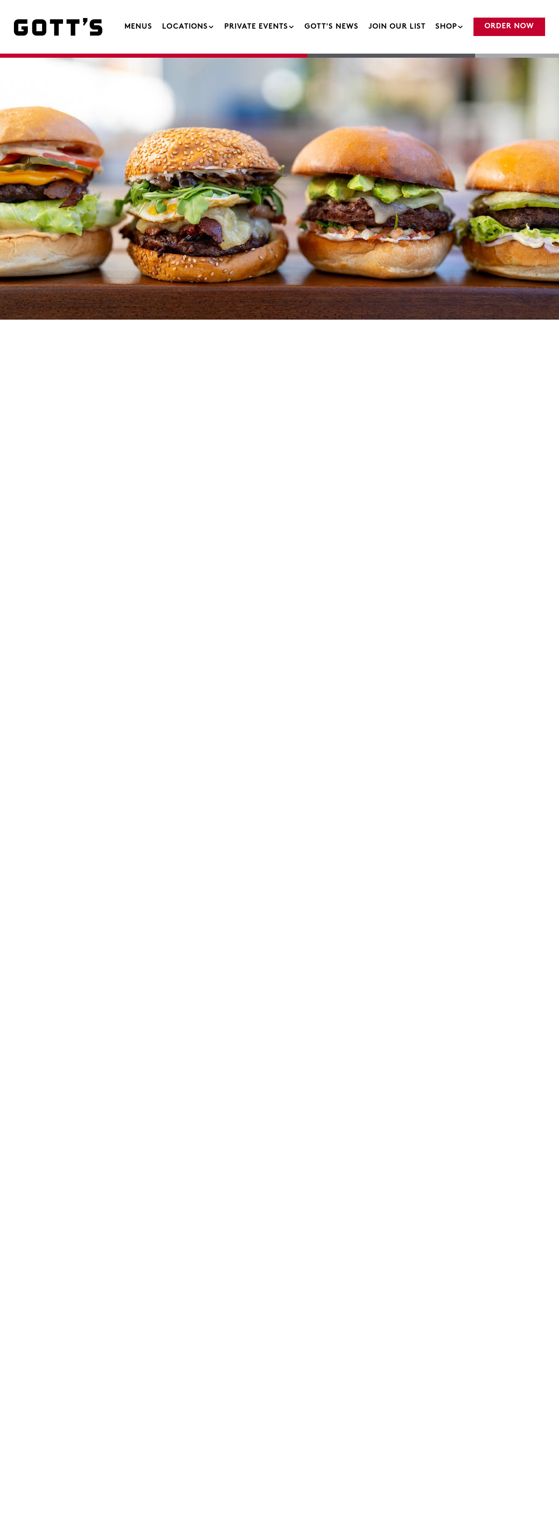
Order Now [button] (509, 26)
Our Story (223, 522)
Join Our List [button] (397, 27)
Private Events (259, 27)
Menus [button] (138, 27)
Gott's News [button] (331, 27)
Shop (449, 27)
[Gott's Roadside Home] (59, 27)
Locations (188, 27)
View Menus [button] (72, 1141)
